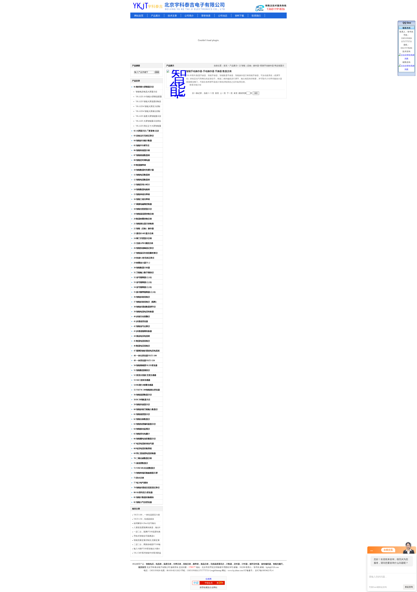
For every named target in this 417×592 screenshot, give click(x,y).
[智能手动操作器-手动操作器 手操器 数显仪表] (175, 79)
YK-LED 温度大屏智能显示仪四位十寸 (148, 116)
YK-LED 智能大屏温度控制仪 (148, 101)
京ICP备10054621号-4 (264, 570)
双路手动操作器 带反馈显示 (272, 66)
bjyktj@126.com (272, 567)
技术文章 (172, 15)
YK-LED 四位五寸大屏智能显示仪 (148, 126)
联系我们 (256, 15)
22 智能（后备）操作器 (248, 66)
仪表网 (208, 579)
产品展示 (155, 15)
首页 (225, 66)
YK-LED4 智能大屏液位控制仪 (148, 111)
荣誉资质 (205, 15)
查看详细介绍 (195, 85)
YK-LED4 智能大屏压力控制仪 (148, 106)
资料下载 (239, 15)
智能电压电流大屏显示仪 (146, 92)
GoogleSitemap (215, 570)
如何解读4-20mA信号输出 (145, 523)
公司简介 (189, 15)
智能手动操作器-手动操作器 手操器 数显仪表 (209, 71)
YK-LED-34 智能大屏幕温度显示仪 (149, 97)
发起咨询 (409, 587)
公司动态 (222, 15)
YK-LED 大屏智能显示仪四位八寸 (148, 121)
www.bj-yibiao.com (235, 570)
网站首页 (138, 15)
